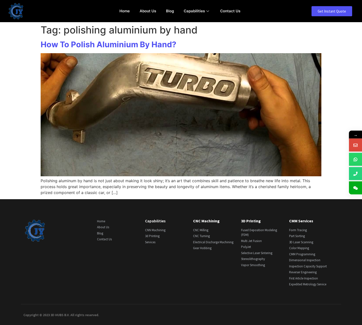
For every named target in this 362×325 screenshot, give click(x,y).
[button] (332, 11)
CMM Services (301, 220)
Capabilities (194, 11)
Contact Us (230, 11)
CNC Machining (206, 220)
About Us (148, 11)
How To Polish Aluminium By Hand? (108, 44)
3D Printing (251, 220)
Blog (170, 11)
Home (124, 11)
